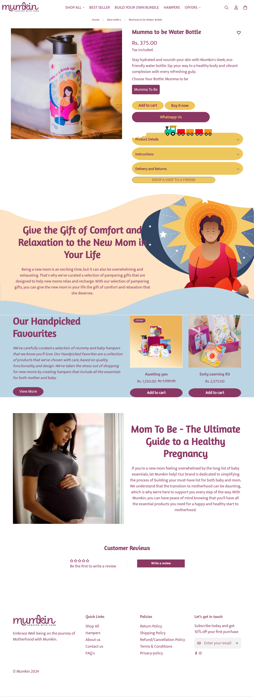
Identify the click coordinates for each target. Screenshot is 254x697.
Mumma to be (146, 89)
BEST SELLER (99, 7)
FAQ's (90, 653)
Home (95, 19)
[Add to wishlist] (238, 32)
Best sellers (114, 19)
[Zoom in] (113, 36)
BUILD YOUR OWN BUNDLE (137, 7)
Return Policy (151, 626)
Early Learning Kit (215, 374)
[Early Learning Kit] (215, 341)
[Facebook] (196, 653)
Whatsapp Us (171, 117)
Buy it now (180, 105)
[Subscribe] (236, 643)
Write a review (161, 563)
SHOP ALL (73, 7)
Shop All (92, 626)
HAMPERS (172, 7)
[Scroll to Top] (246, 675)
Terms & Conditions (156, 646)
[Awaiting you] (156, 341)
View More (28, 391)
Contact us (94, 646)
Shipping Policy (152, 633)
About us (93, 639)
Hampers (93, 633)
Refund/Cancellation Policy (162, 639)
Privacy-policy (151, 653)
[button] (245, 7)
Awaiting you (156, 374)
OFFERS (191, 7)
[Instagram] (200, 653)
